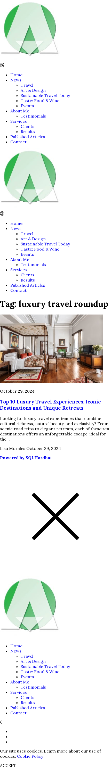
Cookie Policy (30, 756)
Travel (27, 85)
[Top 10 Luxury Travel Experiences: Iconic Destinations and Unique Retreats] (51, 381)
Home (16, 74)
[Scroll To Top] (2, 722)
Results (28, 131)
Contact (18, 141)
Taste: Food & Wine (40, 100)
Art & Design (33, 90)
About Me (19, 110)
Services (18, 121)
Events (27, 105)
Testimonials (33, 116)
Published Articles (27, 136)
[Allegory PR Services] (31, 60)
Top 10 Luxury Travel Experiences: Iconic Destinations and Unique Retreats (50, 405)
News (15, 79)
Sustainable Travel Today (45, 95)
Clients (27, 126)
